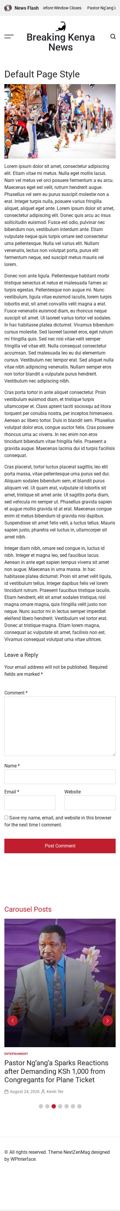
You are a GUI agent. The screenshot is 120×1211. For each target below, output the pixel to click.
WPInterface (23, 1159)
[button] (41, 1106)
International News (19, 1053)
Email (11, 792)
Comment (16, 693)
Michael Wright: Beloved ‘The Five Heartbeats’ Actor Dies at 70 (56, 1067)
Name (12, 766)
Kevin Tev (55, 1083)
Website (72, 792)
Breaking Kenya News (61, 42)
